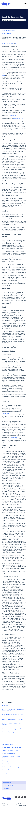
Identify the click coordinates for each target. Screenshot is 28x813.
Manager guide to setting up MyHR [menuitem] (11, 729)
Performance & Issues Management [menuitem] (12, 767)
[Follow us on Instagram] (19, 797)
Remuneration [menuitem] (6, 764)
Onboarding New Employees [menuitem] (10, 750)
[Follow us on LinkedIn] (22, 797)
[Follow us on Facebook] (16, 797)
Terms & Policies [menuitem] (6, 782)
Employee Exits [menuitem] (6, 770)
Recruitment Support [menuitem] (8, 744)
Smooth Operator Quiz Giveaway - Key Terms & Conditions (13, 715)
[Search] (25, 20)
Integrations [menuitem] (5, 741)
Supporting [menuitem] (7, 788)
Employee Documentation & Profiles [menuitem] (12, 747)
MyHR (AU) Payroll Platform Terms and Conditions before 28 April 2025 (13, 710)
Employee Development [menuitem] (8, 753)
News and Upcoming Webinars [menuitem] (10, 732)
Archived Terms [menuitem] (8, 785)
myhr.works (13, 115)
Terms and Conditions (8, 43)
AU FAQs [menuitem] (4, 776)
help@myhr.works (18, 118)
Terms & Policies (6, 33)
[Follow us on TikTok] (25, 797)
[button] (25, 729)
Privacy (17, 43)
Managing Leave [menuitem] (6, 761)
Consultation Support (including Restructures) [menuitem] (11, 756)
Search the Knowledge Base (13, 17)
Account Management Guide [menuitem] (10, 738)
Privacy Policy (5, 413)
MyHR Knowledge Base (8, 30)
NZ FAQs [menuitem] (4, 773)
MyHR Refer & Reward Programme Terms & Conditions (12, 723)
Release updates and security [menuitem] (10, 735)
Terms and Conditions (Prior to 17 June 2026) (12, 719)
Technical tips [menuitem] (6, 779)
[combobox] (13, 20)
